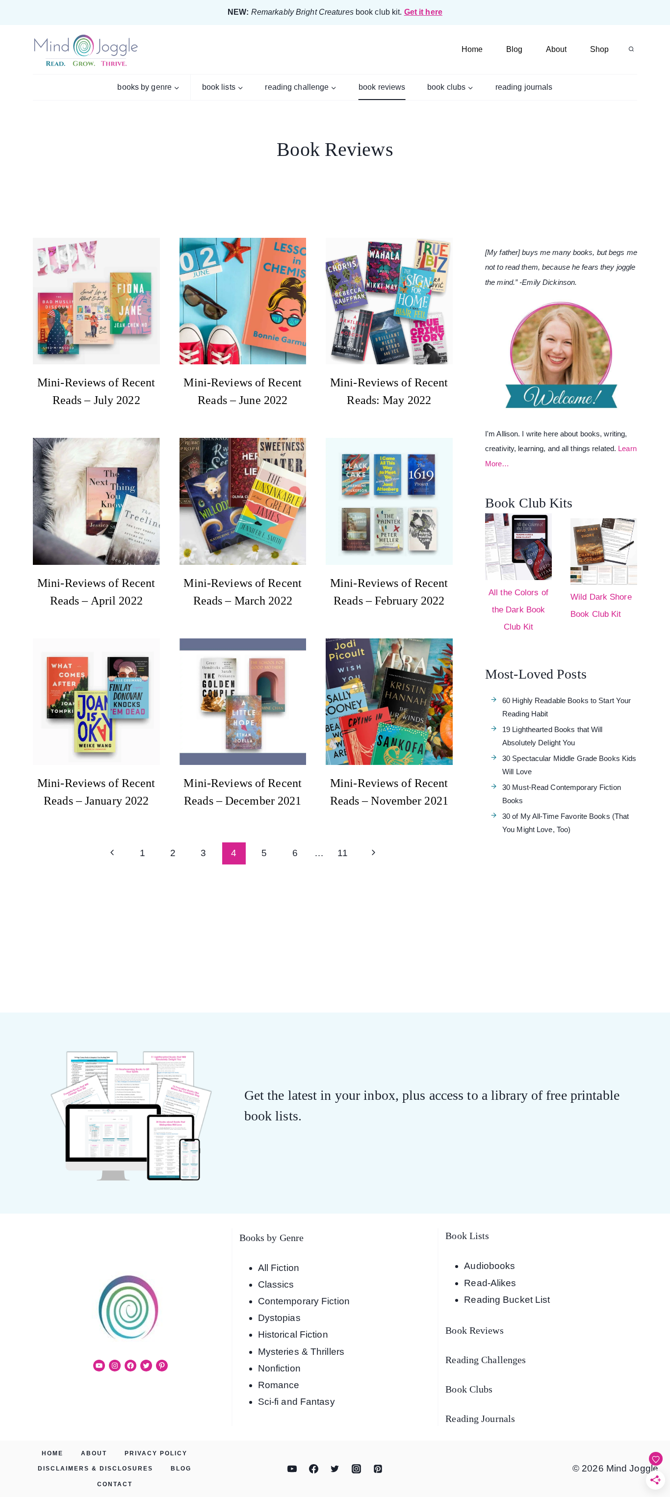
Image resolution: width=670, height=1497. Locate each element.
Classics (276, 1284)
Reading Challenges (485, 1359)
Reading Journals (524, 87)
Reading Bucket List (507, 1299)
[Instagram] (356, 1469)
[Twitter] (335, 1469)
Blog (514, 49)
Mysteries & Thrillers (301, 1351)
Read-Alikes (490, 1283)
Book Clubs (468, 1389)
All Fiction (278, 1268)
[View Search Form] (631, 49)
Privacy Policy (156, 1453)
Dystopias (279, 1318)
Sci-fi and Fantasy (296, 1401)
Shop (599, 49)
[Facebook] (313, 1469)
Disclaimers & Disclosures (95, 1468)
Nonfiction (279, 1368)
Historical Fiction (293, 1334)
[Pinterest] (377, 1469)
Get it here (423, 12)
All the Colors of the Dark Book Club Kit (518, 610)
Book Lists (467, 1235)
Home (472, 49)
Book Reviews (382, 87)
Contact (114, 1484)
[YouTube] (292, 1469)
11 (342, 853)
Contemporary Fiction (304, 1301)
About (556, 49)
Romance (279, 1385)
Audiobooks (489, 1266)
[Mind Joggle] (85, 49)
